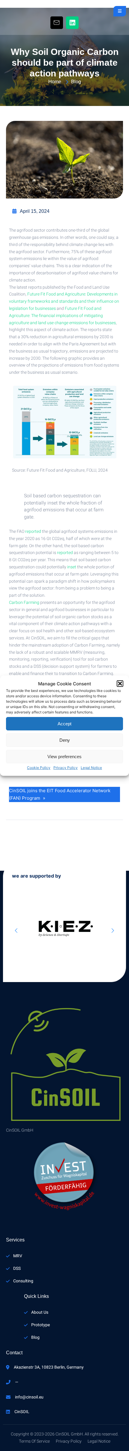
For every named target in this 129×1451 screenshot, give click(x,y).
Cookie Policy (38, 767)
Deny (64, 740)
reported (33, 531)
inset (71, 567)
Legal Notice (91, 767)
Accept (64, 723)
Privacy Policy (65, 767)
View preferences (64, 756)
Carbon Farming (24, 602)
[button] (120, 684)
